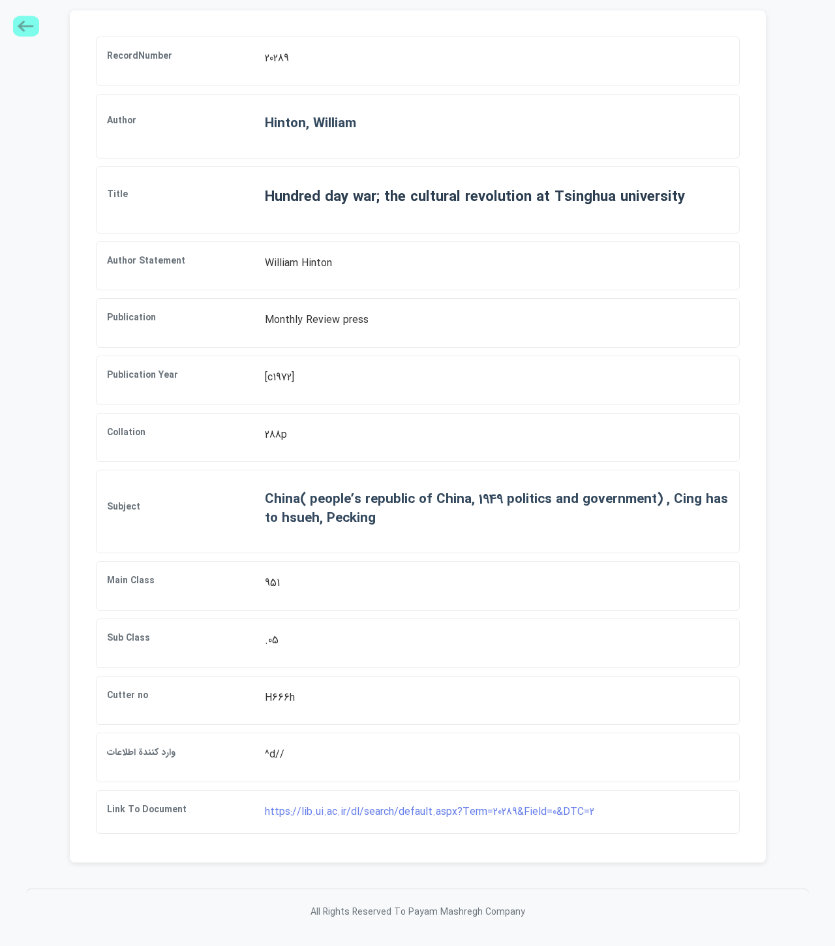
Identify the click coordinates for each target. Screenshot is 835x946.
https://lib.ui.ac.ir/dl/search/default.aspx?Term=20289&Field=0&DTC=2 (429, 812)
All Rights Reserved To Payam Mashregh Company (418, 912)
